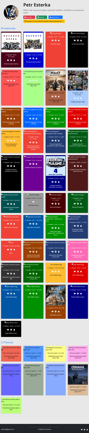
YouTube (29, 17)
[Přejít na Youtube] (8, 60)
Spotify (41, 17)
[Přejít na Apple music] (14, 60)
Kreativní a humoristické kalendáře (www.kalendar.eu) (44, 21)
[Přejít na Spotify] (11, 60)
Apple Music (55, 17)
